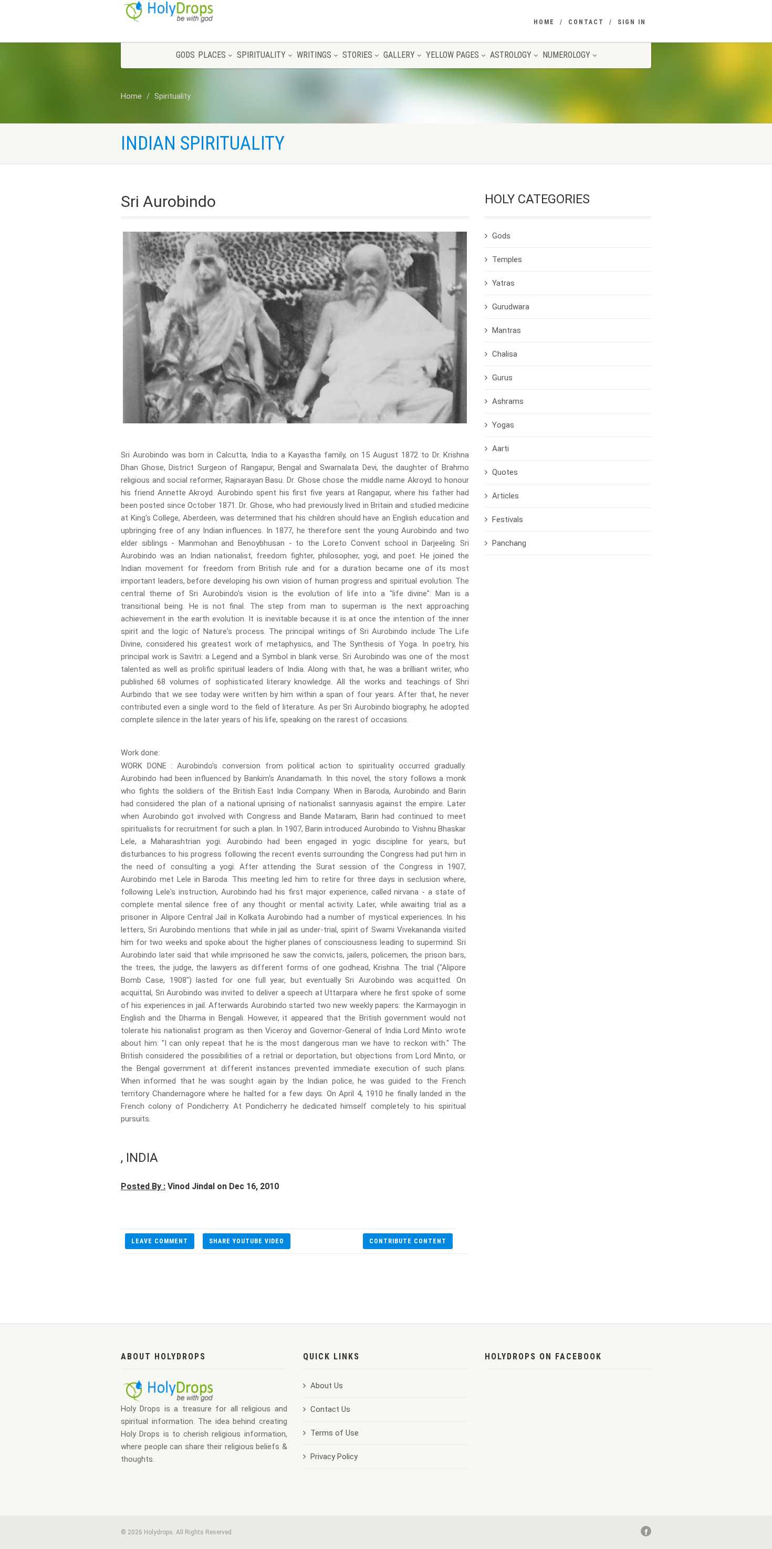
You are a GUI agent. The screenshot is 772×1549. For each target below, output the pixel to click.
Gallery (399, 55)
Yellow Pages (452, 55)
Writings (314, 55)
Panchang (509, 543)
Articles (505, 496)
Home (544, 22)
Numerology (566, 55)
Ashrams (508, 401)
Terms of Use (334, 1433)
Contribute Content (407, 1241)
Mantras (506, 330)
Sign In (632, 22)
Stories (357, 55)
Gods (185, 55)
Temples (507, 259)
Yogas (503, 425)
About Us (326, 1385)
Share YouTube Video (246, 1241)
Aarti (500, 448)
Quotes (505, 472)
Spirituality (261, 55)
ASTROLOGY (510, 55)
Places (212, 55)
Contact (586, 22)
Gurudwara (510, 306)
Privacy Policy (334, 1456)
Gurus (502, 377)
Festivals (507, 519)
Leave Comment (159, 1241)
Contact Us (330, 1409)
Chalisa (504, 354)
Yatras (503, 283)
